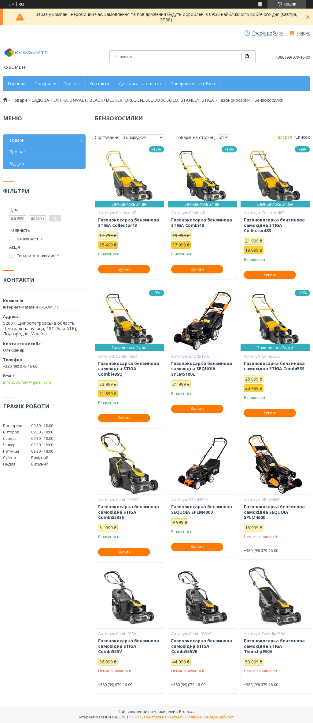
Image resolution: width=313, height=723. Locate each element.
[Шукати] (246, 57)
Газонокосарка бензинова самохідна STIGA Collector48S (274, 225)
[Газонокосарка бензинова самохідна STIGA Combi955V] (129, 597)
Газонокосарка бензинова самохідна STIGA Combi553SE (128, 512)
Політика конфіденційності (210, 717)
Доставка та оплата (140, 83)
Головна (16, 83)
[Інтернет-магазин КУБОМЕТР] (26, 52)
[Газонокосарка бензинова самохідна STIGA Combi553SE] (129, 463)
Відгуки (16, 163)
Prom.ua (187, 711)
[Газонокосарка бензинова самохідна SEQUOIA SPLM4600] (275, 463)
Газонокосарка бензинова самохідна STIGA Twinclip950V (274, 646)
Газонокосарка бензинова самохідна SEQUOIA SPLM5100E (201, 369)
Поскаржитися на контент (158, 717)
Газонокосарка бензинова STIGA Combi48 (201, 222)
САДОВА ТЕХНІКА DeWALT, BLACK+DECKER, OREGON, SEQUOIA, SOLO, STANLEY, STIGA (122, 100)
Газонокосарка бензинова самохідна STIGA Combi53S (274, 366)
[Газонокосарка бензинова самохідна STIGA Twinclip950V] (275, 597)
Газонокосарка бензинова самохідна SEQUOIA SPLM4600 (274, 512)
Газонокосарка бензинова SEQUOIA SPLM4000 (201, 509)
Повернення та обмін (192, 83)
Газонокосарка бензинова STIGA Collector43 (128, 222)
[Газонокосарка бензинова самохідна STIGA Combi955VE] (202, 597)
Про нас (71, 83)
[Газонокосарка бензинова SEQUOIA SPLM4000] (202, 463)
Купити (124, 269)
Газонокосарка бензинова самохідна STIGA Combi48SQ (128, 369)
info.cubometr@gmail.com (27, 382)
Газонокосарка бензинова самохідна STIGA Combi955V (128, 646)
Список (302, 137)
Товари (42, 83)
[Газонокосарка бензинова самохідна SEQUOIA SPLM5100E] (202, 320)
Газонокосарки (234, 100)
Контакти (99, 83)
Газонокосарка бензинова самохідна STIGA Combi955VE (201, 646)
